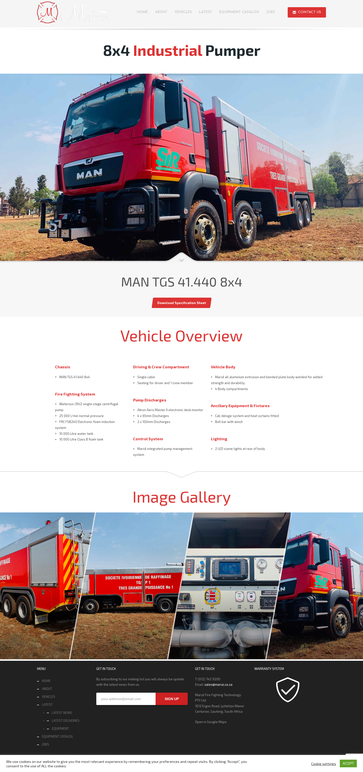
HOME (46, 681)
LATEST (47, 704)
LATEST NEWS (62, 713)
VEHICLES (48, 697)
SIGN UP (172, 699)
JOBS (45, 744)
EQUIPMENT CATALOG (57, 736)
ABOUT (47, 689)
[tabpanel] (181, 168)
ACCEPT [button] (348, 763)
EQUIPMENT (60, 728)
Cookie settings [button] (323, 763)
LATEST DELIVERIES (66, 721)
